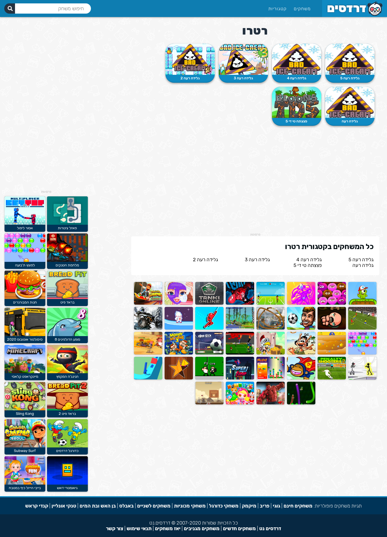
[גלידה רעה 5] (350, 59)
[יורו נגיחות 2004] (270, 303)
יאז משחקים (167, 528)
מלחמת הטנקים (67, 265)
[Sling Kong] (25, 409)
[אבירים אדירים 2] (148, 353)
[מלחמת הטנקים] (67, 260)
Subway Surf (25, 451)
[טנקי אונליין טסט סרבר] (209, 303)
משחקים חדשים (239, 528)
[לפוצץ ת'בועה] (25, 260)
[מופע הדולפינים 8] (67, 335)
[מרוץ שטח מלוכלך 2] (240, 328)
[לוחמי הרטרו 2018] (209, 378)
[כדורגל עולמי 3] (362, 328)
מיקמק (249, 506)
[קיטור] (209, 403)
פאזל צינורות (67, 228)
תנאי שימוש (139, 528)
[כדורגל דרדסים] (67, 446)
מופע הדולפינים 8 (67, 339)
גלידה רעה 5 (350, 78)
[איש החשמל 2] (362, 378)
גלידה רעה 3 (243, 78)
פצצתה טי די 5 (296, 121)
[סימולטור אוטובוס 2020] (25, 335)
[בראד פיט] (67, 298)
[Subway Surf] (25, 446)
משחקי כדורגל (224, 506)
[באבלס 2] (270, 378)
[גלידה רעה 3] (243, 59)
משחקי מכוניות (190, 506)
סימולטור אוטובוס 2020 (24, 339)
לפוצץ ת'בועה (25, 265)
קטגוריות (277, 8)
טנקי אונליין (64, 506)
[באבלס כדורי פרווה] (332, 303)
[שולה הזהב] (332, 353)
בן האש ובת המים (98, 506)
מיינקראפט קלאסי (25, 376)
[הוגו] (301, 353)
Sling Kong (25, 413)
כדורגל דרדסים (67, 451)
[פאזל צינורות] (67, 223)
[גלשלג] (179, 328)
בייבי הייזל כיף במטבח (25, 488)
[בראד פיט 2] (67, 409)
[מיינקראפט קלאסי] (25, 372)
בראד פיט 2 (67, 413)
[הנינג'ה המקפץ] (67, 372)
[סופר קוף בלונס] (301, 378)
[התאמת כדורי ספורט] (270, 328)
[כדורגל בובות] (301, 328)
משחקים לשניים (154, 506)
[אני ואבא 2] (301, 303)
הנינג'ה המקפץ (67, 376)
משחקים (302, 8)
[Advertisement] (255, 193)
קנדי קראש (36, 506)
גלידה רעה (350, 121)
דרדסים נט (270, 528)
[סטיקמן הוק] (209, 328)
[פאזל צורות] (179, 378)
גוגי (276, 506)
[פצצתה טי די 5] (296, 102)
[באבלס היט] (362, 353)
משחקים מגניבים (202, 528)
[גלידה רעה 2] (190, 59)
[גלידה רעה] (350, 102)
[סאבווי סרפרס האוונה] (148, 303)
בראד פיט (67, 302)
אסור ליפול (25, 228)
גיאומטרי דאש (67, 488)
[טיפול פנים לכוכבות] (179, 303)
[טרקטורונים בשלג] (148, 328)
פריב (264, 506)
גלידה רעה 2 (190, 78)
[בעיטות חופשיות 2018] (209, 353)
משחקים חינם (298, 506)
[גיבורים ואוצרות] (270, 353)
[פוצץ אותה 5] (240, 403)
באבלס (126, 506)
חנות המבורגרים (25, 302)
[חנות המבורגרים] (25, 298)
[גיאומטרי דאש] (67, 483)
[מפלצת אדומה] (270, 403)
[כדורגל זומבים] (240, 353)
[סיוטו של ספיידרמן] (240, 303)
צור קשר (114, 528)
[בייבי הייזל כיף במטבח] (25, 483)
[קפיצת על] (240, 378)
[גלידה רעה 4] (296, 59)
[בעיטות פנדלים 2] (332, 378)
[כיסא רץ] (148, 378)
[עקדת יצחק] (332, 328)
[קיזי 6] (362, 303)
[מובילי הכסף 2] (179, 353)
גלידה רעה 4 (296, 78)
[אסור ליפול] (25, 223)
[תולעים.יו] (301, 403)
